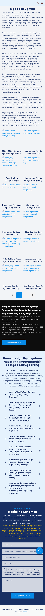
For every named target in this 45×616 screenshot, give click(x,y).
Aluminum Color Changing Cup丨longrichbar (33, 206)
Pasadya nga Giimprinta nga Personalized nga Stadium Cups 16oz (11, 179)
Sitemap (26, 612)
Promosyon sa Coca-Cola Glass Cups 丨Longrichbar (11, 233)
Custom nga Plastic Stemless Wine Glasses (33, 152)
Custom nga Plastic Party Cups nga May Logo (33, 179)
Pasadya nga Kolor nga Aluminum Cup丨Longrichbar (12, 287)
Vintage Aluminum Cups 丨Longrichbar (33, 260)
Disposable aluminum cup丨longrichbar (11, 206)
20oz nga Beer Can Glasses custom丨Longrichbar (33, 233)
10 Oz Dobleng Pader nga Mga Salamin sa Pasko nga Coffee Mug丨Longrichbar (12, 260)
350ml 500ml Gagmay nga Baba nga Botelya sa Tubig (12, 152)
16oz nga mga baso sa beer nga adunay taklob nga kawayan (33, 287)
